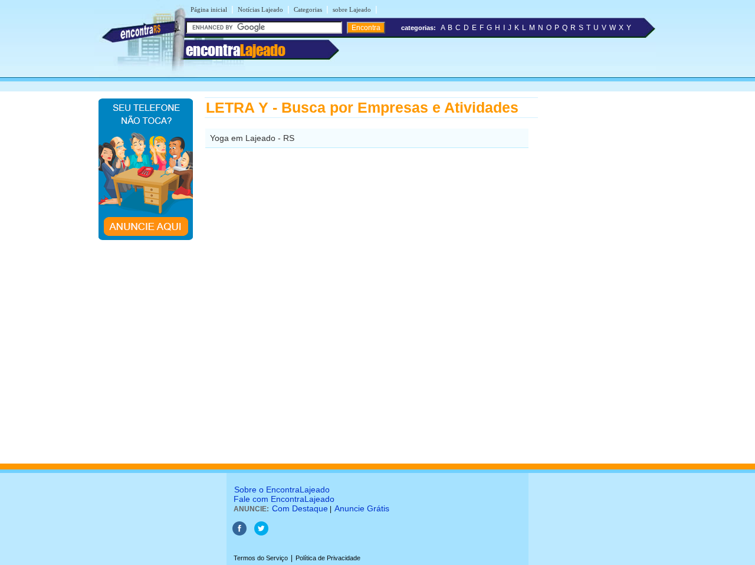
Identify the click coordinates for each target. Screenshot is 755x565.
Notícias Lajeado (260, 9)
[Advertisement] (599, 274)
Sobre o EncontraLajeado (282, 489)
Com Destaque (300, 508)
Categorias (308, 9)
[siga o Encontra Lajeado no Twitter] (261, 533)
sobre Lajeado (352, 9)
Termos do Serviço (261, 557)
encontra (235, 50)
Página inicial (209, 9)
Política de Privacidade (328, 557)
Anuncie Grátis (361, 508)
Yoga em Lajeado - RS (252, 138)
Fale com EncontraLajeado (284, 499)
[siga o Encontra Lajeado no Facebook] (240, 533)
